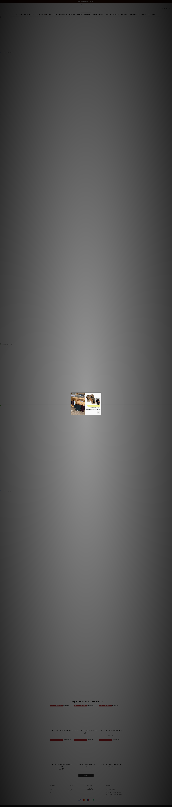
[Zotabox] (100, 413)
